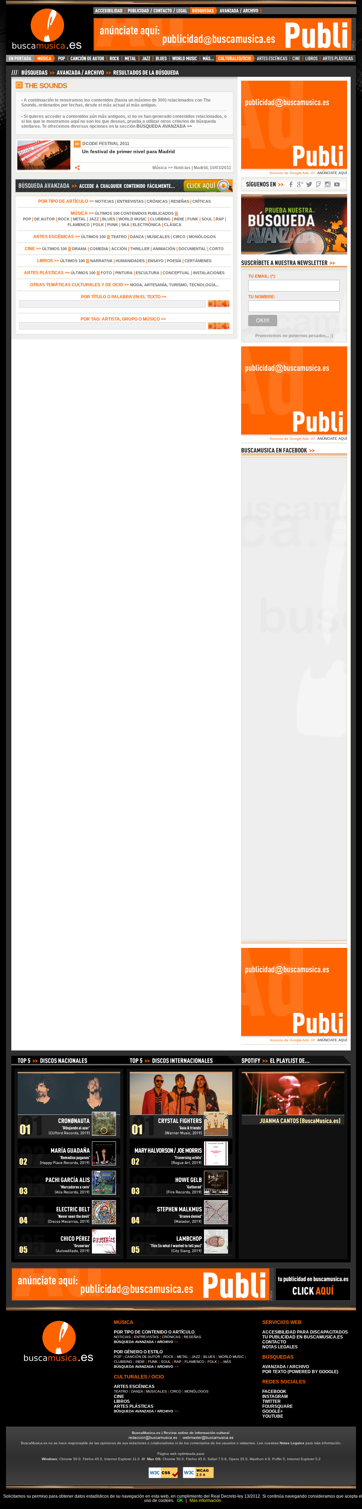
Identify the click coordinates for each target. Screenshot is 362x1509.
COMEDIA (99, 249)
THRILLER (140, 249)
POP (27, 219)
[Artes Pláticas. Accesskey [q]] (338, 60)
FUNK (192, 219)
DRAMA (79, 249)
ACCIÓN (119, 249)
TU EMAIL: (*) (261, 276)
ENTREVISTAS (130, 201)
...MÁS (225, 1362)
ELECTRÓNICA (147, 225)
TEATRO (119, 237)
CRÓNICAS (157, 201)
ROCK (64, 219)
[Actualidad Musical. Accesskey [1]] (45, 60)
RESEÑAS (180, 201)
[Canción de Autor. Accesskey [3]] (87, 60)
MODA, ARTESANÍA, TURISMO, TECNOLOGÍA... (174, 285)
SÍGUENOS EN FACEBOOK (291, 184)
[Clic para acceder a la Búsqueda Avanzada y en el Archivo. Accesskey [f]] (124, 191)
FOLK (98, 225)
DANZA (137, 237)
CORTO (216, 249)
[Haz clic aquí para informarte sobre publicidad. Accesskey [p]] (313, 1298)
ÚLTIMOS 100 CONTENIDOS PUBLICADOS (134, 213)
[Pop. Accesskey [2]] (61, 60)
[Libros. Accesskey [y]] (311, 60)
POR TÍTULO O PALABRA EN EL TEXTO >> (124, 296)
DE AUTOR (44, 219)
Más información (205, 1500)
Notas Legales (292, 1443)
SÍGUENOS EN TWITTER (309, 184)
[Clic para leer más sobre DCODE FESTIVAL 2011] (43, 168)
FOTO (106, 273)
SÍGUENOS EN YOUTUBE (336, 184)
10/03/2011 (220, 167)
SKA (125, 225)
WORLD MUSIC (132, 219)
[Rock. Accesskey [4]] (114, 60)
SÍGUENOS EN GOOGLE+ (300, 184)
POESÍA (174, 261)
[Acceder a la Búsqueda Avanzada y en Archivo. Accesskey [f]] (294, 252)
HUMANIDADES (130, 261)
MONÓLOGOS (202, 237)
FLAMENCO (79, 225)
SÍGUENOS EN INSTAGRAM (327, 184)
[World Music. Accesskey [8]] (184, 60)
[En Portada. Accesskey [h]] (20, 60)
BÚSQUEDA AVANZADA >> (164, 126)
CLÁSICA (172, 225)
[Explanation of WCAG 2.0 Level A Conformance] (198, 1477)
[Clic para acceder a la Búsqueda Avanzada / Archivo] (94, 75)
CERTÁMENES (198, 261)
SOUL (207, 219)
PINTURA (124, 273)
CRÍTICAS (201, 201)
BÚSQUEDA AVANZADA (226, 12)
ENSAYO (156, 261)
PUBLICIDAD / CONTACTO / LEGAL (157, 12)
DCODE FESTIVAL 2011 (105, 143)
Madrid (201, 167)
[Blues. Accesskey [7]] (161, 60)
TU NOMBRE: (261, 296)
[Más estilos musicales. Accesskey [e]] (208, 60)
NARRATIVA (101, 261)
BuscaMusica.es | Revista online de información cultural (180, 1433)
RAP (220, 219)
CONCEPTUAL (176, 273)
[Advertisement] (222, 34)
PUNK (112, 225)
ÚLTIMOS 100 (93, 237)
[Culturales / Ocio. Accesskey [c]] (235, 60)
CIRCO (179, 237)
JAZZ (94, 219)
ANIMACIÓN (164, 249)
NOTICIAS (104, 201)
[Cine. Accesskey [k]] (296, 60)
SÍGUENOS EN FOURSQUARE (318, 184)
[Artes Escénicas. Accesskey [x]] (272, 60)
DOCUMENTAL (192, 249)
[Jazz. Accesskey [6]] (146, 60)
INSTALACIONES (208, 273)
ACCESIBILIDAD (109, 12)
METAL (79, 219)
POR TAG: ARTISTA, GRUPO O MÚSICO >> (124, 319)
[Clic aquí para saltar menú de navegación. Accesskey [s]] (181, 5)
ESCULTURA (147, 273)
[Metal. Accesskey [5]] (130, 60)
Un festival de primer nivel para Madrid (128, 151)
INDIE (179, 219)
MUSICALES (158, 237)
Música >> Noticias (171, 167)
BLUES (108, 219)
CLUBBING (160, 219)
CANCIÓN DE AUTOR (142, 1357)
